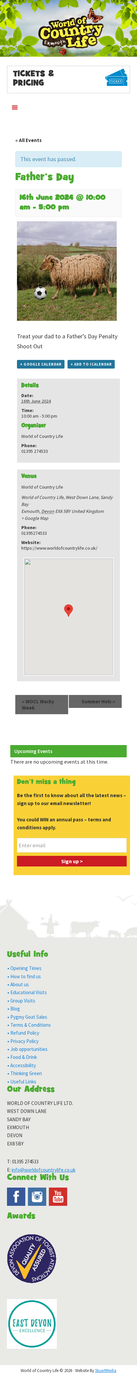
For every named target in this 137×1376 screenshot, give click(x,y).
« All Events (28, 140)
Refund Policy (24, 1033)
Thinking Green (26, 1073)
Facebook (16, 1197)
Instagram (37, 1197)
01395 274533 (25, 1161)
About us (19, 984)
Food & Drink (23, 1057)
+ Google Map (34, 518)
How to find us (25, 976)
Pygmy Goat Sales (28, 1017)
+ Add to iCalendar (91, 364)
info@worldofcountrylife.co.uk (43, 1170)
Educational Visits (28, 992)
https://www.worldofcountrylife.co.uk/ (59, 548)
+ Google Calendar (41, 364)
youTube (58, 1197)
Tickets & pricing (33, 79)
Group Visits (22, 1001)
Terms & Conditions (30, 1025)
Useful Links (23, 1081)
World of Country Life (68, 31)
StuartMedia (105, 1370)
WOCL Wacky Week (38, 704)
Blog (15, 1008)
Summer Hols (98, 701)
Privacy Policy (24, 1041)
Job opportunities (29, 1049)
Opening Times (26, 968)
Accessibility (23, 1065)
